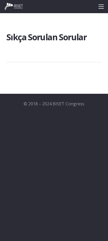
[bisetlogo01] (13, 7)
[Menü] (101, 6)
